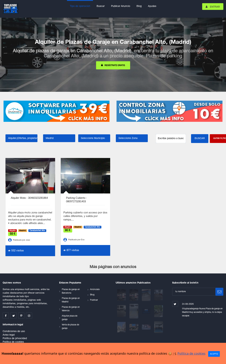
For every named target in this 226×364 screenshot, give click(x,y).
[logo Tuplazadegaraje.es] (11, 8)
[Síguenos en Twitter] (13, 315)
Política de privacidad (15, 338)
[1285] (158, 327)
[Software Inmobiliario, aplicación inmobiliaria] (56, 111)
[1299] (122, 311)
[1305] (122, 295)
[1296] (146, 311)
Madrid (22, 230)
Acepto (214, 353)
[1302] (146, 295)
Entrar (214, 7)
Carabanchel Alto (37, 230)
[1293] (122, 327)
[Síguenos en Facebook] (6, 315)
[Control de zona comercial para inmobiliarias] (169, 111)
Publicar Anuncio (120, 6)
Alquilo (12, 230)
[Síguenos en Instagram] (29, 315)
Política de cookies (13, 342)
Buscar (101, 6)
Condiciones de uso (14, 331)
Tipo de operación (80, 6)
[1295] (158, 311)
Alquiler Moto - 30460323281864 (29, 197)
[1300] (158, 295)
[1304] (134, 295)
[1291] (134, 327)
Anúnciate (95, 289)
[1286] (146, 327)
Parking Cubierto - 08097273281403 (76, 199)
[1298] (134, 311)
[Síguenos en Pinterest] (21, 315)
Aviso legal (9, 335)
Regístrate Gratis (115, 65)
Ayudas (152, 6)
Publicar (94, 300)
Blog (139, 6)
